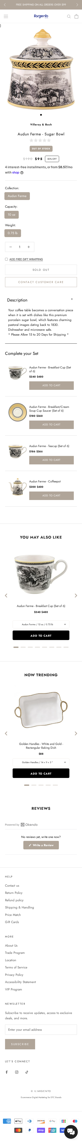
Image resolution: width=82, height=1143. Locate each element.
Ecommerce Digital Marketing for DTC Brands (41, 1097)
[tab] (16, 647)
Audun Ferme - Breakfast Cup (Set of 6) (50, 369)
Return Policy (13, 892)
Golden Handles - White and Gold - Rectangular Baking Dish (41, 746)
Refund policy (14, 900)
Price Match (13, 914)
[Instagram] (16, 1072)
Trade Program (15, 952)
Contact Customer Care (41, 282)
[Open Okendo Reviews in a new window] (21, 824)
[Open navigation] (6, 16)
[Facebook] (6, 1072)
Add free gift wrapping (26, 259)
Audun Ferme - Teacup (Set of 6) (49, 446)
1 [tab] (41, 115)
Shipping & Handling (19, 907)
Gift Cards (12, 922)
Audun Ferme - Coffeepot (45, 481)
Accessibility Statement (20, 982)
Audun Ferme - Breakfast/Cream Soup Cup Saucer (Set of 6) (49, 408)
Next (77, 4)
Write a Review (45, 846)
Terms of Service (16, 967)
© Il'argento (41, 1091)
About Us (11, 945)
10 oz (11, 214)
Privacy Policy (14, 974)
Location (10, 960)
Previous (4, 4)
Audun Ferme (17, 196)
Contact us (12, 885)
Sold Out (41, 270)
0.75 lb (13, 233)
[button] (41, 140)
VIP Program (13, 989)
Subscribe (20, 1044)
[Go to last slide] (6, 595)
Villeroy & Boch (41, 124)
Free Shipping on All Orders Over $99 (41, 5)
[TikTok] (26, 1072)
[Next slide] (75, 595)
